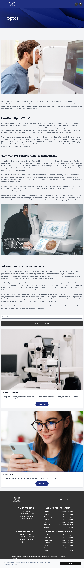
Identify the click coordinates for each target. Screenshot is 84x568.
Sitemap (14, 558)
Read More (42, 404)
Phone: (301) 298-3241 (26, 516)
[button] (3, 4)
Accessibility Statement (49, 556)
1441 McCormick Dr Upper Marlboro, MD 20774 (26, 536)
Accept (70, 563)
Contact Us (42, 484)
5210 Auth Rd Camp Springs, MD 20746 (26, 513)
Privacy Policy (62, 556)
